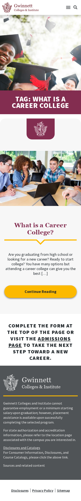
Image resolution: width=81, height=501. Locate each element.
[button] (68, 7)
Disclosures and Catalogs (21, 448)
